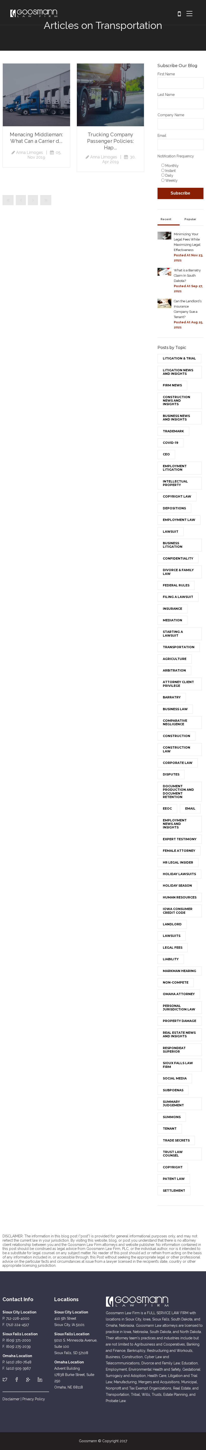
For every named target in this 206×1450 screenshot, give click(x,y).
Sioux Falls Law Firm (178, 1064)
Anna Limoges (29, 152)
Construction (176, 736)
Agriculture (174, 659)
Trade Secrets (176, 1140)
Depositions (174, 508)
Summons (172, 1117)
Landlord (172, 924)
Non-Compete (175, 982)
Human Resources (179, 897)
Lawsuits (171, 936)
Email (190, 808)
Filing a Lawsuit (178, 597)
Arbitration (174, 670)
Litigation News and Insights (178, 372)
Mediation (172, 620)
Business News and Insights (176, 417)
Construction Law (176, 749)
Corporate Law (177, 763)
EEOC (167, 808)
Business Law (175, 709)
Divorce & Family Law (178, 571)
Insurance (172, 609)
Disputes (171, 774)
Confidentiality (178, 558)
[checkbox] (180, 173)
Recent (166, 219)
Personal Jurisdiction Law (179, 1007)
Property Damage (179, 1021)
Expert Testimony (179, 839)
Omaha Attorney (179, 994)
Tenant (170, 1128)
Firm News (172, 385)
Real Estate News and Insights (179, 1034)
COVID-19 (170, 443)
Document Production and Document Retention (178, 791)
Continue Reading (36, 95)
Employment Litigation (175, 467)
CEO (166, 454)
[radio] (181, 165)
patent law (174, 1179)
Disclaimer (11, 1399)
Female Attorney (179, 851)
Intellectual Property (175, 483)
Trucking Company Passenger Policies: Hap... (110, 141)
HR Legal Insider (178, 862)
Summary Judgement (173, 1103)
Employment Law (179, 520)
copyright (173, 1167)
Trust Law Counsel (173, 1153)
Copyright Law (177, 496)
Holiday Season (177, 885)
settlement (174, 1190)
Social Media (175, 1078)
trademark (173, 431)
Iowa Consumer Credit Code (177, 910)
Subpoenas (173, 1090)
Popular (190, 219)
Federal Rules (176, 585)
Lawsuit (170, 531)
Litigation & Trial (179, 358)
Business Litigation (172, 545)
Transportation (178, 647)
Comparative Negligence (175, 722)
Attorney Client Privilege (178, 683)
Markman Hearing (179, 971)
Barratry (172, 697)
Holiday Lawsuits (179, 874)
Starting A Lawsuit (173, 633)
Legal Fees (172, 947)
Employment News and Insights (175, 823)
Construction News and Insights (176, 400)
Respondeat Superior (174, 1049)
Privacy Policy (33, 1399)
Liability (171, 959)
